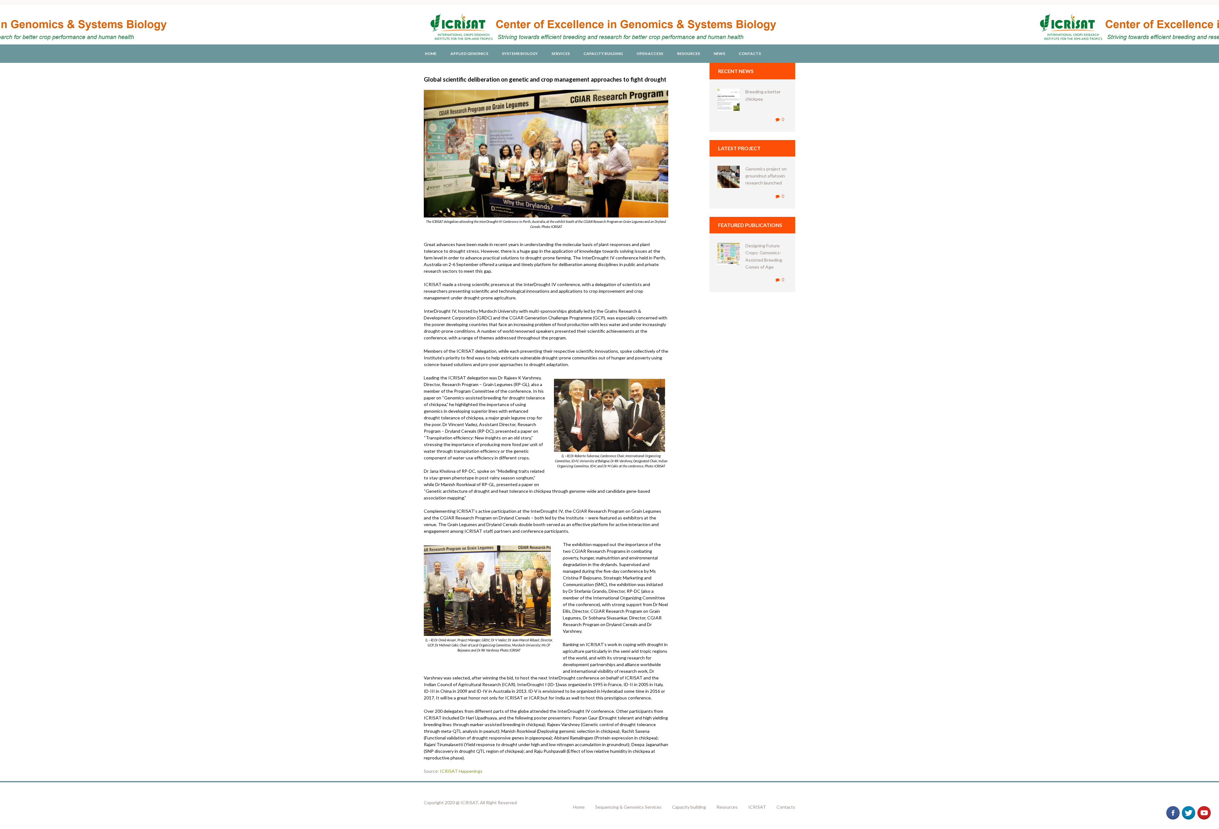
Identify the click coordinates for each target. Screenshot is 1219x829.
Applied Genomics (469, 53)
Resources (688, 53)
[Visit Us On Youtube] (1204, 808)
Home (430, 53)
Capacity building (689, 807)
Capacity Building (603, 53)
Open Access (649, 53)
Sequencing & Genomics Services (628, 807)
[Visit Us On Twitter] (1188, 808)
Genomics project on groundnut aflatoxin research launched (766, 176)
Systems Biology (520, 53)
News (719, 53)
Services (560, 53)
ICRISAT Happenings (461, 771)
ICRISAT (757, 807)
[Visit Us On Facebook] (1173, 808)
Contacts (750, 53)
